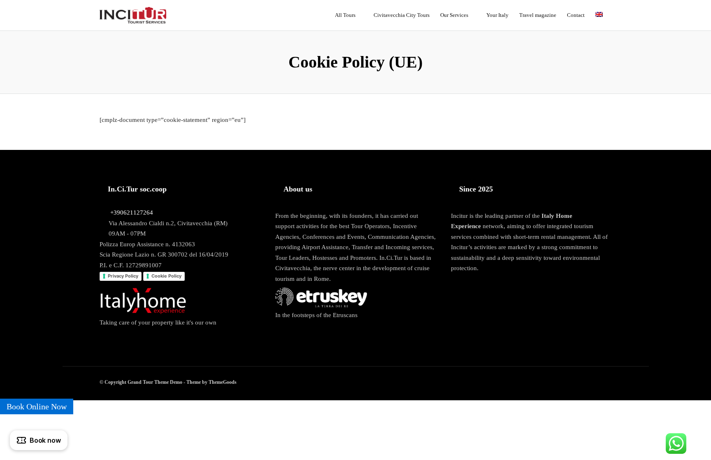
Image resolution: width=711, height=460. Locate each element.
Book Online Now (37, 406)
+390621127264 (131, 212)
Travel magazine (537, 15)
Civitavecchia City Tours (402, 15)
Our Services (454, 15)
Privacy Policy (123, 276)
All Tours (345, 15)
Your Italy (497, 15)
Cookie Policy (166, 276)
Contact (576, 15)
